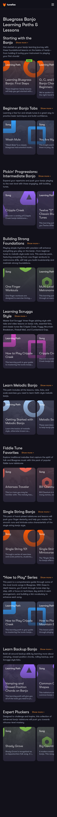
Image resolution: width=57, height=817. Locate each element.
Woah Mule (13, 139)
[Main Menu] (52, 4)
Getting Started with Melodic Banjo (19, 421)
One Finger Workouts (12, 288)
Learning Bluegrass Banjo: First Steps (18, 81)
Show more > (22, 42)
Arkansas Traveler (17, 487)
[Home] (12, 5)
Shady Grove (14, 746)
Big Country (47, 746)
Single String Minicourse (47, 550)
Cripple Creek (14, 210)
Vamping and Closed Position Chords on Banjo (16, 687)
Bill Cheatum (48, 487)
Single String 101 (16, 549)
